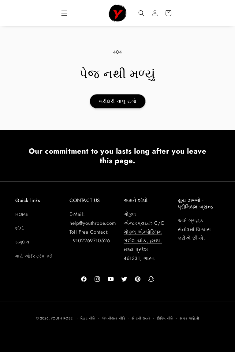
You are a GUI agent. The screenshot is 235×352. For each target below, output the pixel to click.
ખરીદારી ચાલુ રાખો (117, 101)
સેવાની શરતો (141, 318)
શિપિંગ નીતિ (165, 318)
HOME (21, 214)
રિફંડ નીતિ (87, 318)
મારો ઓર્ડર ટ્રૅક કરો (34, 256)
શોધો (19, 228)
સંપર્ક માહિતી (189, 318)
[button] (64, 13)
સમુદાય (22, 242)
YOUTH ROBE (62, 318)
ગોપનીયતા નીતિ (113, 318)
